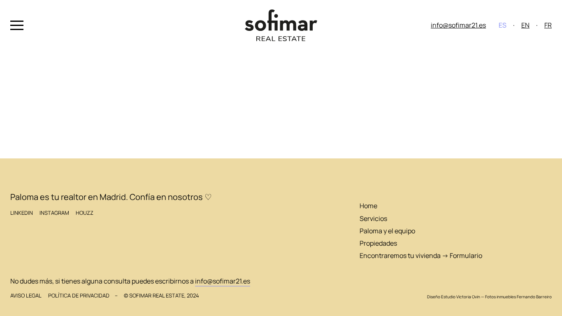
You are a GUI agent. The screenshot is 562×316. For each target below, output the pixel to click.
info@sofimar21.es (458, 25)
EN (525, 25)
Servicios (373, 218)
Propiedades (378, 243)
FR (548, 25)
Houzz (84, 212)
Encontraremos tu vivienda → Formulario (421, 255)
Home (368, 205)
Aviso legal (26, 295)
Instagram (54, 212)
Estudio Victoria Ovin (460, 297)
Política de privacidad (78, 295)
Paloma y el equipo (387, 230)
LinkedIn (21, 212)
